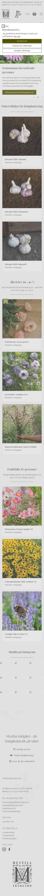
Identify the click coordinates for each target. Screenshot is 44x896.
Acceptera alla (22, 41)
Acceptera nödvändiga (22, 51)
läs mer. (17, 36)
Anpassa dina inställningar (22, 46)
